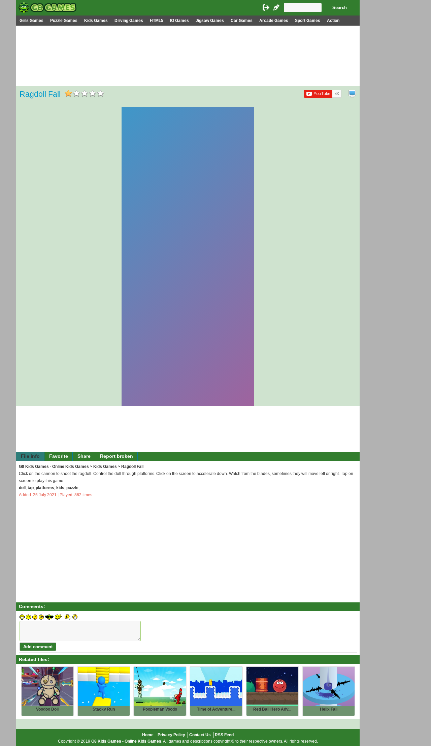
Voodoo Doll (47, 709)
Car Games (242, 20)
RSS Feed (224, 735)
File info (30, 456)
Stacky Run (104, 709)
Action (333, 20)
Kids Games (96, 20)
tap (31, 487)
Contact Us (200, 735)
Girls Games (31, 20)
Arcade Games (273, 20)
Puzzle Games (63, 20)
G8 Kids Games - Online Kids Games (54, 466)
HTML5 (156, 20)
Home (148, 735)
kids (60, 487)
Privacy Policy (171, 735)
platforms (45, 487)
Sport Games (307, 20)
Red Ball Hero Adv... (272, 709)
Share (84, 456)
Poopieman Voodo (160, 709)
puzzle (72, 487)
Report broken (116, 456)
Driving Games (128, 20)
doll (22, 487)
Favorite (58, 456)
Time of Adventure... (216, 709)
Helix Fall (328, 709)
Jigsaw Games (210, 20)
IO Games (179, 20)
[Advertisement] (188, 76)
